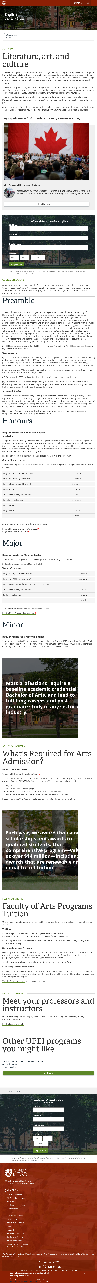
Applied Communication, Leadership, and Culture (24, 1061)
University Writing (10, 1064)
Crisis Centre (12, 1219)
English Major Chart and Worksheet (18, 613)
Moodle (10, 1226)
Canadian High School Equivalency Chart (20, 774)
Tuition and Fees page (12, 943)
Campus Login (20, 1198)
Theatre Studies (9, 1067)
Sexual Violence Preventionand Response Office (17, 1245)
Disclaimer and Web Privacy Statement (23, 1281)
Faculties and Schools (15, 1233)
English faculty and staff (13, 1024)
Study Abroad (12, 1208)
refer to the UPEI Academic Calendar (25, 799)
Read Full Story (45, 204)
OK (85, 1274)
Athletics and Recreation (16, 1223)
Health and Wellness (15, 1240)
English (8, 37)
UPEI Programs (11, 36)
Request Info (16, 264)
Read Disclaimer (43, 1281)
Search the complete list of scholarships (20, 962)
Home (6, 34)
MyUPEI (10, 1198)
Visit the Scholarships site (13, 981)
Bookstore (11, 1201)
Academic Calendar (14, 1194)
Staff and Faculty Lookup (16, 1205)
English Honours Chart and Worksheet (19, 529)
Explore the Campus (15, 1216)
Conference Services (15, 1237)
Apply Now (48, 1073)
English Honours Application (15, 531)
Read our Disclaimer (32, 274)
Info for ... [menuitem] (75, 4)
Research (10, 1230)
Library (10, 1212)
